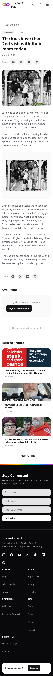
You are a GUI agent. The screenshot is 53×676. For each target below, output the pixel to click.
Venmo (5, 651)
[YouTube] (21, 555)
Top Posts (6, 592)
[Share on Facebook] (13, 62)
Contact (31, 630)
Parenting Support (11, 614)
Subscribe (10, 518)
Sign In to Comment (19, 308)
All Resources (8, 606)
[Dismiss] (46, 667)
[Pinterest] (5, 563)
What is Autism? (9, 584)
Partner (31, 622)
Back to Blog (12, 24)
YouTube (32, 592)
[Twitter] (29, 555)
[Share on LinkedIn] (29, 62)
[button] (26, 88)
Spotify (31, 584)
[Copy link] (37, 62)
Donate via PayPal (10, 643)
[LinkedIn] (45, 555)
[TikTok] (37, 555)
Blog (4, 576)
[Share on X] (21, 62)
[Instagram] (5, 555)
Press (30, 614)
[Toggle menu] (48, 4)
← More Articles (26, 455)
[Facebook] (13, 555)
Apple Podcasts (35, 576)
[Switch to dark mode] (34, 4)
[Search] (41, 4)
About (30, 606)
